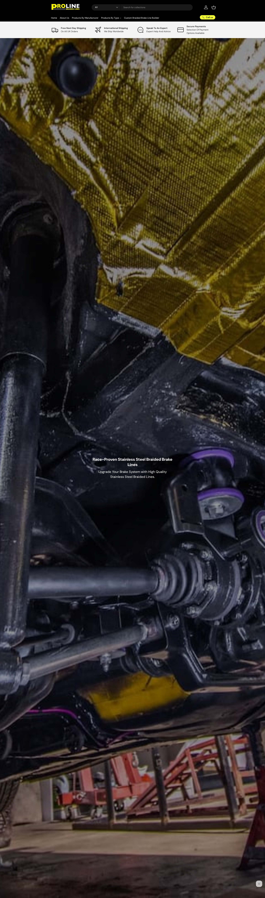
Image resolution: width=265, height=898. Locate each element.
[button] (214, 7)
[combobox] (142, 7)
